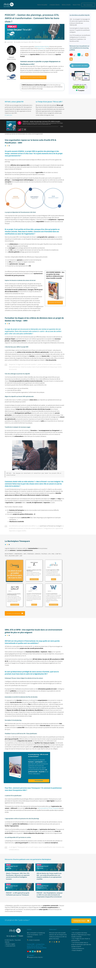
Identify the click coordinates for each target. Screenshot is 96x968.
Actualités (18, 42)
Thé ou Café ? (37, 42)
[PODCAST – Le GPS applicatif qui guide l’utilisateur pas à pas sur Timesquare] (19, 890)
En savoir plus (8, 115)
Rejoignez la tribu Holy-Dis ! (35, 957)
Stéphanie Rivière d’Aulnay (42, 46)
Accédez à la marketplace (13, 613)
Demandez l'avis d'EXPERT (55, 302)
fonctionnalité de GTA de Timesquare (49, 808)
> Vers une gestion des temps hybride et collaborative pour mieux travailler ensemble (80, 935)
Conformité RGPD (10, 946)
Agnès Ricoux (41, 48)
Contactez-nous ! (80, 921)
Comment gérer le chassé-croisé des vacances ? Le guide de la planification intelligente (80, 30)
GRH (30, 42)
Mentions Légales (10, 944)
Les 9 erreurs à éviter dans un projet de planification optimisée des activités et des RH (81, 944)
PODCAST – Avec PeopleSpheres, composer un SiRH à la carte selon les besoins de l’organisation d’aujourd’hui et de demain (50, 895)
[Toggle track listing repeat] (25, 129)
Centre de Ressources (78, 948)
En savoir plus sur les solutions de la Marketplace (33, 77)
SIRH (32, 42)
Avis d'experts (24, 42)
